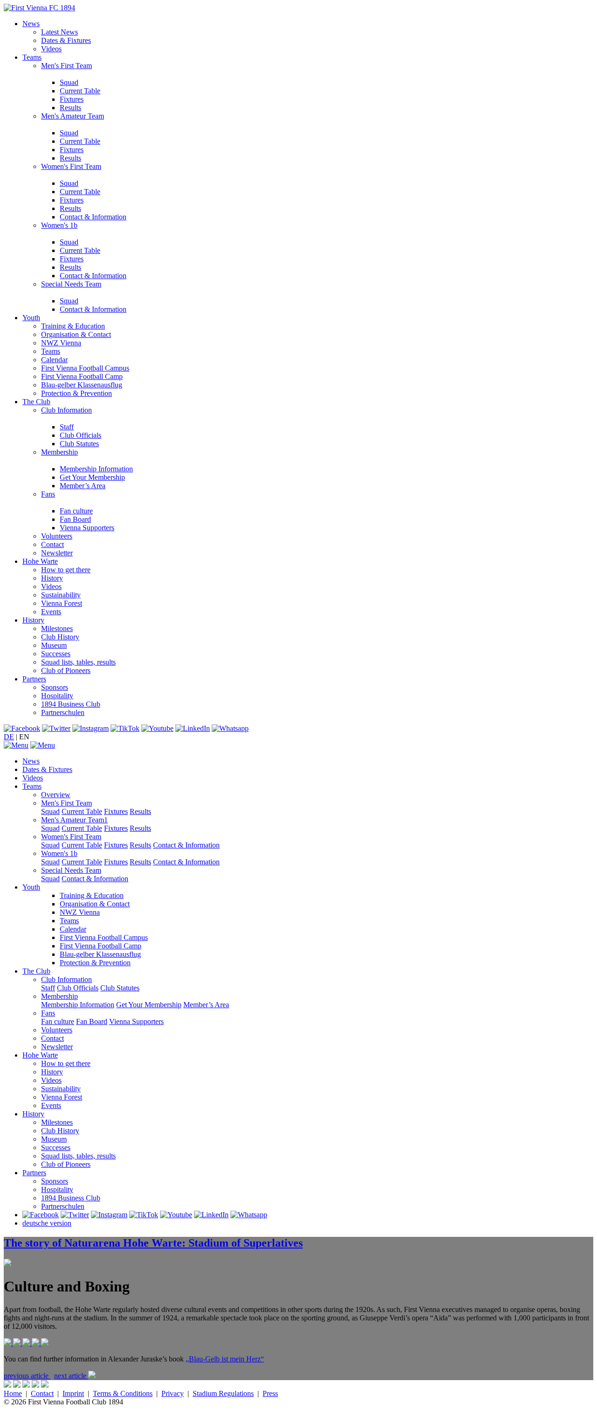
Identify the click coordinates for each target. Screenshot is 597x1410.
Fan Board (75, 519)
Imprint (73, 1393)
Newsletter (57, 553)
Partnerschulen (62, 712)
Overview (55, 795)
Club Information (66, 410)
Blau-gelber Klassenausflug (81, 385)
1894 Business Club (70, 704)
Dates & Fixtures (66, 40)
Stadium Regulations (223, 1393)
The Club (36, 402)
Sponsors (54, 687)
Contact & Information (93, 217)
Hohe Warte (40, 561)
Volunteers (56, 536)
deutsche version (46, 1223)
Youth (31, 318)
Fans (48, 494)
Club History (60, 637)
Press (270, 1393)
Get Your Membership (92, 477)
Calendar (54, 360)
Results (70, 108)
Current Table (80, 91)
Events (51, 612)
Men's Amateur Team (72, 116)
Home (13, 1393)
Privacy (172, 1393)
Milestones (57, 628)
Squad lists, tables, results (78, 662)
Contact (52, 544)
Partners (34, 679)
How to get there (65, 570)
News (31, 24)
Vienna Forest (61, 603)
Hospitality (57, 696)
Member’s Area (82, 486)
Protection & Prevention (76, 393)
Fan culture (76, 511)
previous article (27, 1376)
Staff (67, 427)
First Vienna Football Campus (85, 368)
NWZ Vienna (61, 343)
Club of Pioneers (65, 670)
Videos (51, 49)
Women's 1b (59, 225)
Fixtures (71, 99)
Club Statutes (79, 444)
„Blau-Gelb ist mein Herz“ (225, 1359)
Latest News (59, 32)
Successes (55, 654)
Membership (59, 452)
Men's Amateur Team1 (74, 820)
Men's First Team (66, 66)
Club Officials (80, 435)
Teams (32, 57)
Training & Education (73, 326)
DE (9, 737)
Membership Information (96, 469)
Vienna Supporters (87, 528)
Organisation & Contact (76, 334)
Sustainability (61, 595)
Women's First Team (71, 166)
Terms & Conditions (123, 1393)
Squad (69, 82)
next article (71, 1376)
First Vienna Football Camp (82, 376)
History (52, 578)
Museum (54, 645)
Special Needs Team (71, 284)
